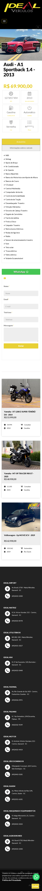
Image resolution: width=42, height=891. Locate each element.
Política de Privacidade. (11, 880)
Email (6, 299)
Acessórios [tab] (21, 142)
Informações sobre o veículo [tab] (21, 148)
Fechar (35, 886)
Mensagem (9, 325)
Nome (7, 286)
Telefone (8, 312)
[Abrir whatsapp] (36, 877)
